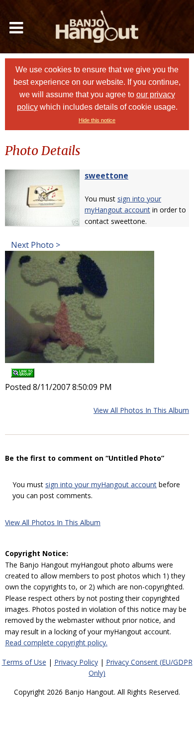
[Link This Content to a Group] (22, 370)
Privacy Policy (76, 662)
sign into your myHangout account (101, 484)
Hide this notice (97, 120)
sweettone (106, 175)
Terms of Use (24, 662)
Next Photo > (34, 244)
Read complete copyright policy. (56, 642)
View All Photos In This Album (141, 410)
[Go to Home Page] (97, 26)
